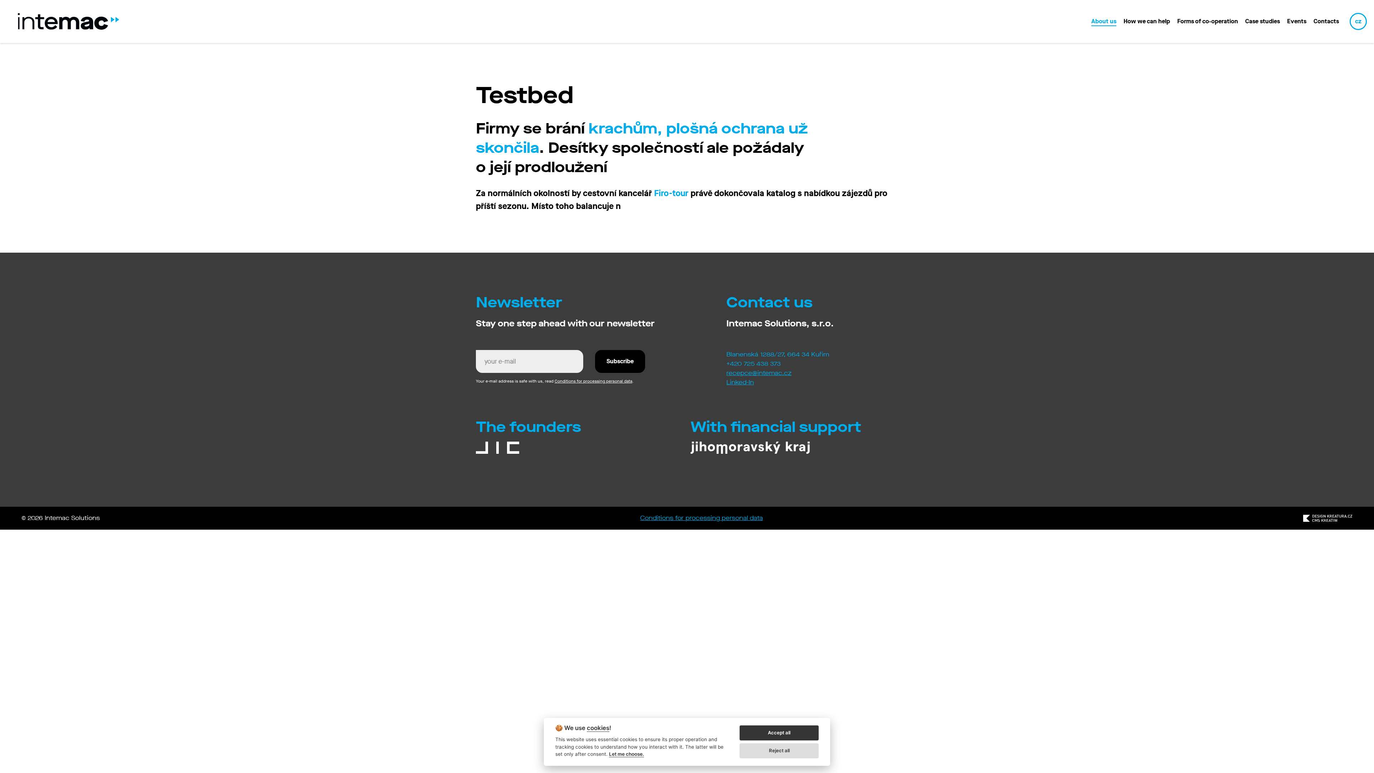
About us (1103, 21)
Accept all (779, 732)
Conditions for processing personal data (593, 381)
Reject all (779, 750)
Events (1296, 21)
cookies (598, 728)
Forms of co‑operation (1207, 21)
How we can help (1147, 21)
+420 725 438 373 (753, 364)
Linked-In (740, 382)
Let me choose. (626, 754)
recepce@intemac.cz (758, 373)
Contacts (1326, 21)
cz (1358, 21)
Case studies (1262, 21)
